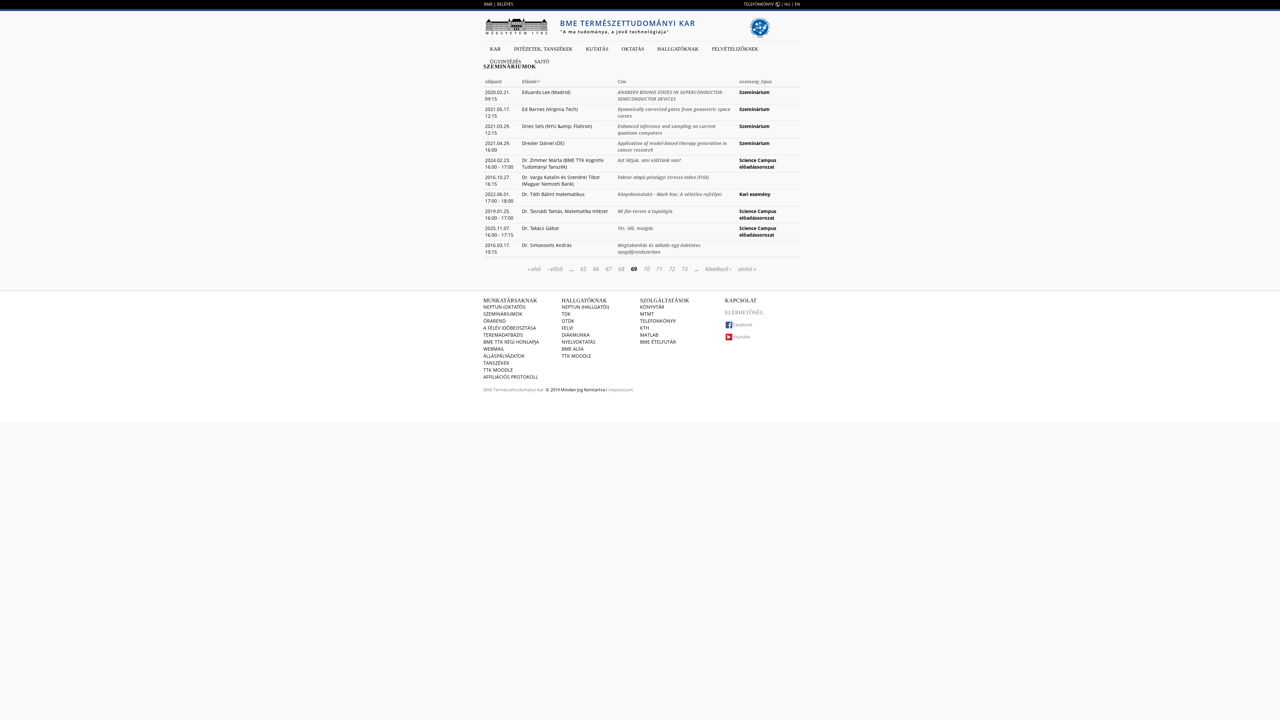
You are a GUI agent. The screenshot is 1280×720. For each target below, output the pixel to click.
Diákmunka (576, 335)
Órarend (494, 321)
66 (596, 269)
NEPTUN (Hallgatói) (585, 307)
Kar (495, 49)
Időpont (493, 81)
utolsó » (747, 269)
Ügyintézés (505, 61)
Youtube (741, 337)
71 (659, 269)
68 (621, 269)
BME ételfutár (658, 342)
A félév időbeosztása (509, 328)
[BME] (516, 26)
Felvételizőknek (735, 49)
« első (534, 269)
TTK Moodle (498, 370)
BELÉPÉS (505, 4)
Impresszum (620, 390)
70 (647, 269)
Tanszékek (496, 363)
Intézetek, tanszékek (543, 49)
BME (488, 4)
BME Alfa (573, 349)
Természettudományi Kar (518, 390)
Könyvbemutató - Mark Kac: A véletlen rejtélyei (670, 194)
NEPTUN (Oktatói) (504, 307)
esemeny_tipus (755, 81)
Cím (622, 81)
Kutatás (597, 49)
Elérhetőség (744, 312)
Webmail (493, 349)
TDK (566, 314)
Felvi (567, 328)
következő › (718, 269)
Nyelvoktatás (579, 342)
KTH (644, 328)
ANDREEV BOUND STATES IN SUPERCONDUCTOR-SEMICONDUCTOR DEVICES (671, 95)
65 (583, 269)
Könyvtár (652, 307)
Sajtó (541, 61)
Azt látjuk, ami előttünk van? (649, 160)
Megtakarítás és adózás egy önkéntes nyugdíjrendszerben (659, 248)
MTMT (647, 314)
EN (797, 4)
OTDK (568, 321)
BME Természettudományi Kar (627, 23)
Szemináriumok (502, 314)
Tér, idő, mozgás (635, 228)
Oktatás (633, 49)
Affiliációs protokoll (510, 377)
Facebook (742, 325)
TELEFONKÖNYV (759, 4)
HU (787, 4)
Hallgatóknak (678, 49)
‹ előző (555, 269)
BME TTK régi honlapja (511, 342)
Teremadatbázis (503, 335)
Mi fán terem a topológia (645, 211)
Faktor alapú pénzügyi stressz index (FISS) (663, 177)
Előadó (529, 81)
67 (609, 269)
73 (685, 269)
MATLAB (649, 335)
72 (672, 269)
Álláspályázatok (504, 356)
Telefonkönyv (658, 321)
